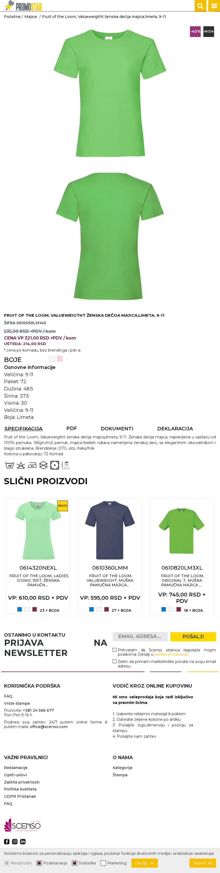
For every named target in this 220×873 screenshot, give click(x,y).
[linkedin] (22, 841)
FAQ (8, 696)
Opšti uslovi (15, 775)
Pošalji (193, 637)
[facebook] (6, 841)
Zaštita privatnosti (21, 782)
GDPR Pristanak (20, 796)
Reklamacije (16, 767)
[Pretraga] (200, 6)
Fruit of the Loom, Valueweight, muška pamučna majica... (110, 580)
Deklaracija (175, 429)
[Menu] (214, 6)
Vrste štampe (17, 703)
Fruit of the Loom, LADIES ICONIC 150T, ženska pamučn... (38, 580)
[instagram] (14, 841)
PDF (71, 428)
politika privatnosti (171, 654)
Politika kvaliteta (20, 789)
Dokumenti (117, 429)
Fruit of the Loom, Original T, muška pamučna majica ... (182, 580)
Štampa (120, 775)
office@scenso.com (49, 726)
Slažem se (202, 863)
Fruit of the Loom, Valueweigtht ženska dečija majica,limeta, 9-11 (104, 16)
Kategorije (123, 767)
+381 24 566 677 (38, 710)
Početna (12, 16)
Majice (30, 16)
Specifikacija (23, 429)
